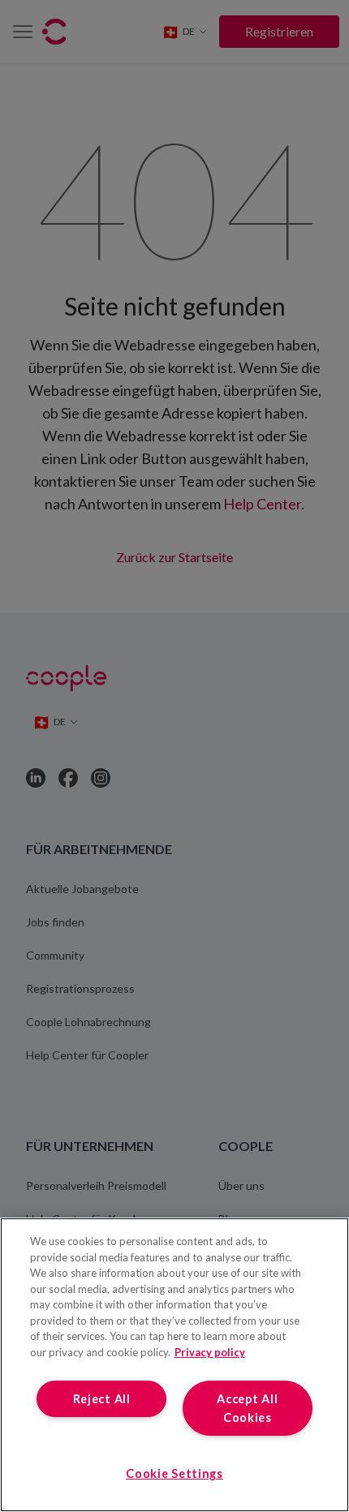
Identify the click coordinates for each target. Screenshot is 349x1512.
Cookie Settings (174, 1473)
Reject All (102, 1399)
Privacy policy (209, 1352)
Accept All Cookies (247, 1408)
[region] (174, 1365)
